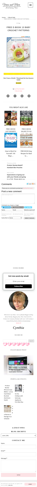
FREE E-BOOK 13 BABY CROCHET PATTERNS (18, 74)
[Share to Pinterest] (29, 95)
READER (18, 83)
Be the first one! (27, 188)
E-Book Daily (18, 91)
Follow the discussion (34, 184)
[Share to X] (8, 95)
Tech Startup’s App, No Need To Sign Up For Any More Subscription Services (18, 370)
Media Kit (18, 323)
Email (14, 210)
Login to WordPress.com (17, 207)
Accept (30, 484)
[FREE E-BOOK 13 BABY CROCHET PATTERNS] (22, 95)
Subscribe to (5, 218)
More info (10, 485)
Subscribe (18, 286)
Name (3, 210)
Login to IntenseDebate (6, 207)
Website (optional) (29, 210)
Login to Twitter (28, 207)
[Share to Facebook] (15, 95)
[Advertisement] (18, 245)
